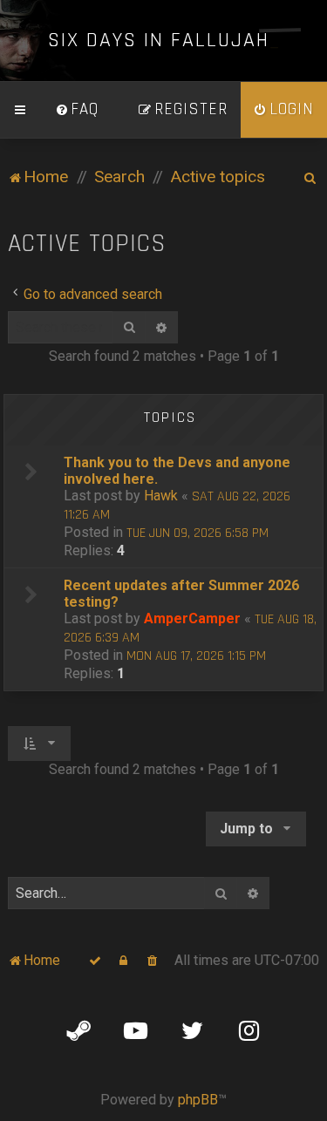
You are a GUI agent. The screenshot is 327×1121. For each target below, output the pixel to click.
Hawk (161, 495)
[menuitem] (77, 110)
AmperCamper (192, 618)
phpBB (198, 1099)
